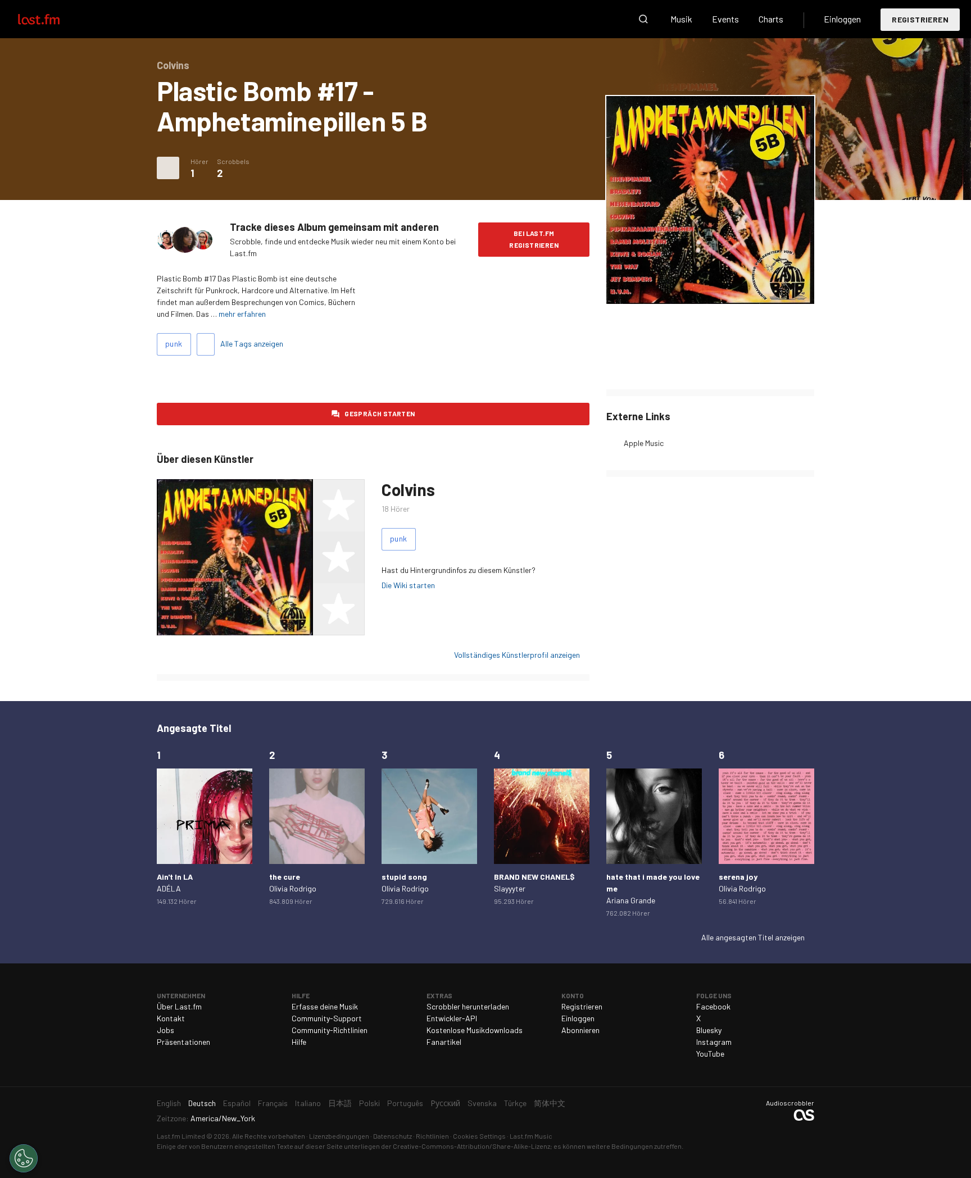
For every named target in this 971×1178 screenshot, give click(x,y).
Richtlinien (432, 1136)
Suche (643, 19)
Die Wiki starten (408, 585)
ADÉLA (169, 888)
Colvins (408, 489)
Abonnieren (580, 1030)
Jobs (165, 1030)
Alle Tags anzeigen (251, 343)
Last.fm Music (531, 1136)
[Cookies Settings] (24, 1158)
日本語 (340, 1103)
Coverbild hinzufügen (710, 288)
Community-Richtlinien (329, 1030)
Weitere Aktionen (168, 168)
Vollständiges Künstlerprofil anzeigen (517, 655)
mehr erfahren (242, 314)
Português (405, 1103)
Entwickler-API (451, 1018)
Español (237, 1103)
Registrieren (920, 19)
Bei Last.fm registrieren (534, 239)
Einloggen (842, 18)
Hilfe (299, 1042)
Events (725, 18)
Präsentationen (183, 1042)
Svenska (482, 1103)
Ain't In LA (175, 876)
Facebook (713, 1006)
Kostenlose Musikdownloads (474, 1030)
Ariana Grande (630, 900)
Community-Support (327, 1018)
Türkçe (515, 1103)
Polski (369, 1103)
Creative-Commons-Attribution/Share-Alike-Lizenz (471, 1146)
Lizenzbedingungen (339, 1136)
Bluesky (709, 1030)
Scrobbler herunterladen (467, 1006)
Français (273, 1103)
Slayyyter (509, 888)
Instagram (714, 1042)
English (169, 1103)
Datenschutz (392, 1136)
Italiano (308, 1103)
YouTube (710, 1053)
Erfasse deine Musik (325, 1006)
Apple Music (644, 443)
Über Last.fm (179, 1006)
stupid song (404, 876)
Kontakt (171, 1018)
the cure (284, 876)
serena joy (738, 876)
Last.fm (51, 19)
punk (174, 343)
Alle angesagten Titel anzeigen (753, 937)
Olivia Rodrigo (292, 888)
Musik (681, 18)
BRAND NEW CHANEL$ (534, 876)
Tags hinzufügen (206, 344)
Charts (771, 18)
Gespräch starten (379, 413)
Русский (445, 1103)
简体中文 (549, 1103)
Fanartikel (443, 1042)
